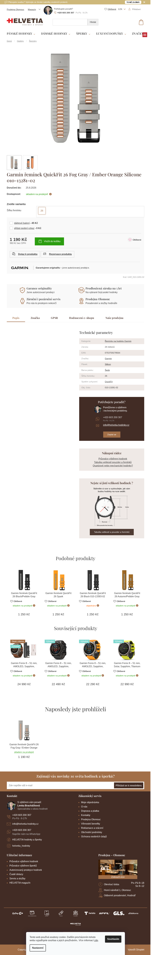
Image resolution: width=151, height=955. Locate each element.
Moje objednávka (89, 802)
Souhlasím (112, 939)
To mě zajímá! (132, 2)
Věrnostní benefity (89, 823)
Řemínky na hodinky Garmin (117, 341)
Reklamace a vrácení (91, 828)
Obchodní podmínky (90, 832)
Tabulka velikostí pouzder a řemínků (112, 462)
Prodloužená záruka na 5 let (102, 288)
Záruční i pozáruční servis (42, 299)
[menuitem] (20, 33)
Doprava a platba (89, 811)
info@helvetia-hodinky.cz (115, 425)
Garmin (107, 358)
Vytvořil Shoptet (135, 949)
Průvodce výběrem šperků (22, 865)
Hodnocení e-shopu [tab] (80, 318)
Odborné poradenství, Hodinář (118, 895)
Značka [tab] (33, 318)
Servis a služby (16, 878)
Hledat (92, 22)
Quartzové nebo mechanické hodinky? (112, 465)
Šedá (106, 370)
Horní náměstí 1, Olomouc (116, 890)
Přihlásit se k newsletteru (128, 785)
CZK (119, 9)
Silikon (107, 364)
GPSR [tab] (53, 318)
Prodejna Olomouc (14, 9)
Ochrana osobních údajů (93, 836)
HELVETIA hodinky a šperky (26, 839)
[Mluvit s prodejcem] (24, 254)
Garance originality (38, 288)
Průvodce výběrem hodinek (111, 458)
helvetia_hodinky (20, 846)
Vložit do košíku (51, 241)
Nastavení (36, 948)
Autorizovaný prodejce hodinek (24, 870)
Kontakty (84, 815)
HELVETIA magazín (18, 883)
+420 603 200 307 (111, 417)
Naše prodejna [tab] (113, 318)
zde (95, 940)
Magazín (31, 9)
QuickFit (107, 381)
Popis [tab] (14, 318)
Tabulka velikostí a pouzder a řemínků (110, 532)
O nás (83, 806)
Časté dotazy (15, 874)
